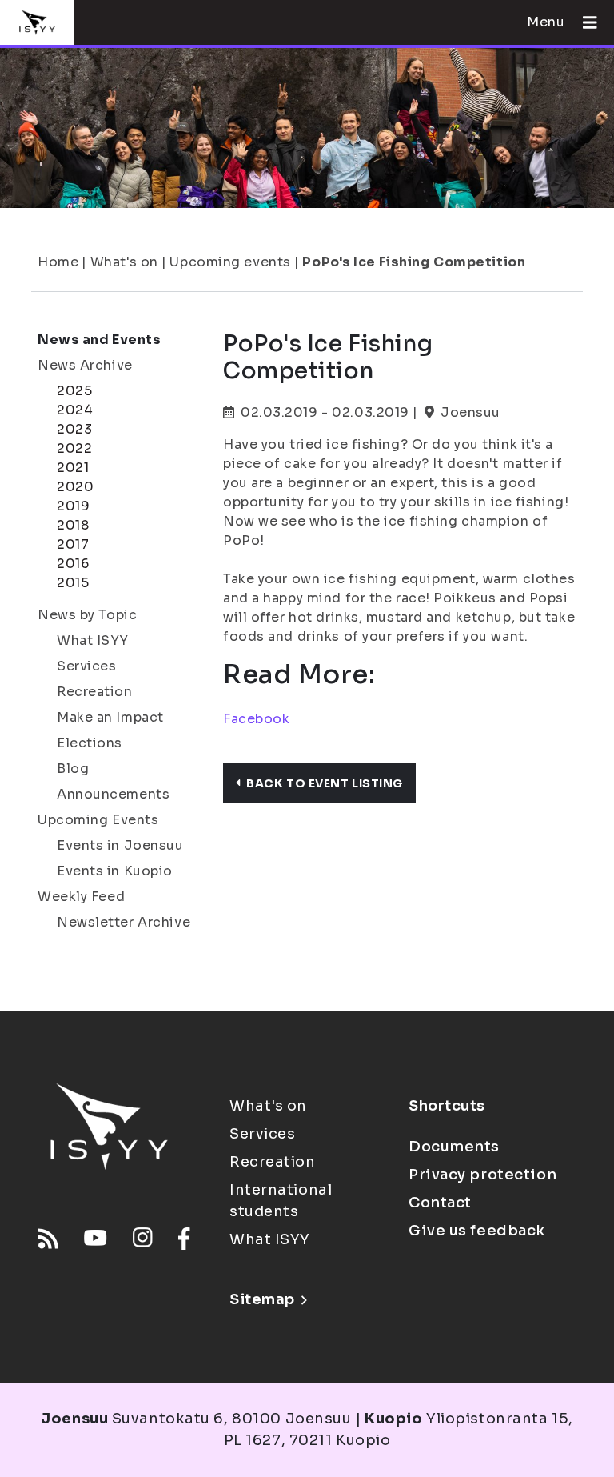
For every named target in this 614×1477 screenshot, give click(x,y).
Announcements (113, 794)
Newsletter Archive (123, 922)
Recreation (95, 691)
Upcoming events (229, 262)
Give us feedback (477, 1230)
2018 (73, 525)
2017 (73, 544)
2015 (73, 582)
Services (86, 666)
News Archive (85, 365)
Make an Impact (110, 717)
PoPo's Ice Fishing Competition (413, 262)
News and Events (99, 339)
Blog (73, 768)
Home (58, 262)
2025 (74, 390)
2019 (73, 506)
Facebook (256, 718)
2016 (73, 563)
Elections (89, 742)
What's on (124, 262)
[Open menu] (583, 22)
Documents (454, 1146)
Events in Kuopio (115, 871)
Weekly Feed (81, 896)
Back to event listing (324, 783)
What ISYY (93, 640)
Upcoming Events (98, 819)
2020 (75, 486)
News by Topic (87, 614)
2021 (73, 467)
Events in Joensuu (120, 845)
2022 (74, 448)
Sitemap (262, 1299)
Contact (440, 1202)
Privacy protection (482, 1174)
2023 (74, 429)
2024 (75, 410)
